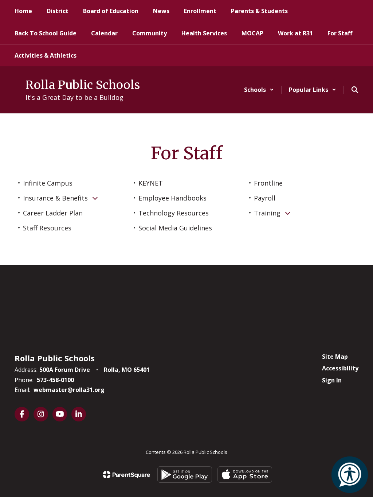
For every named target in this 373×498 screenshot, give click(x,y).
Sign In (332, 380)
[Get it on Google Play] (184, 474)
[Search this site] (354, 89)
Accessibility (340, 368)
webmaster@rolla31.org (69, 390)
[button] (259, 90)
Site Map (335, 357)
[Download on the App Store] (244, 474)
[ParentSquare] (126, 474)
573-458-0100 (55, 380)
